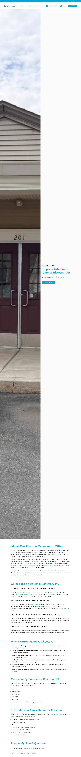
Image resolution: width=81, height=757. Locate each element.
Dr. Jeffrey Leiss (51, 565)
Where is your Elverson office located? (24, 753)
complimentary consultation (26, 716)
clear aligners (31, 565)
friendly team (51, 554)
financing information (27, 662)
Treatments (24, 5)
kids (61, 608)
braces (45, 565)
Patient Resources (38, 5)
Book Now (72, 5)
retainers (27, 632)
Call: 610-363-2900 (53, 5)
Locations (64, 5)
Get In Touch (48, 282)
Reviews (30, 5)
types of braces (36, 604)
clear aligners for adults (21, 594)
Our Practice (16, 5)
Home (44, 266)
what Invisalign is (51, 594)
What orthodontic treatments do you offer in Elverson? (29, 748)
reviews (37, 571)
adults (12, 610)
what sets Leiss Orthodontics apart (25, 573)
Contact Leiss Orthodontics (56, 714)
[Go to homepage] (8, 6)
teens (32, 594)
